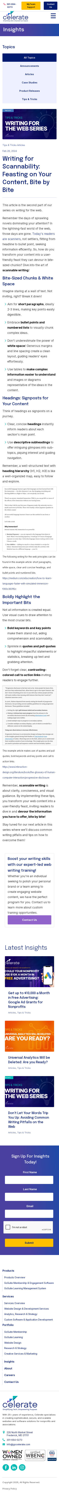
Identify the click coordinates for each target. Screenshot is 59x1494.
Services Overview (14, 1303)
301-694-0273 (11, 5)
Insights (9, 1361)
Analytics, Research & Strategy (20, 1314)
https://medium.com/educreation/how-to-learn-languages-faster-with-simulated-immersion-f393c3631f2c (27, 583)
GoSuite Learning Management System (25, 1288)
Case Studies (29, 82)
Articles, (12, 1012)
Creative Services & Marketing (20, 1353)
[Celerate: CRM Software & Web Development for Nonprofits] (15, 16)
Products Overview (14, 1277)
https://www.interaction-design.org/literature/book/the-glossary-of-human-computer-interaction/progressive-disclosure (29, 772)
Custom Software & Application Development (28, 1319)
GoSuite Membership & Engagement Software (29, 1283)
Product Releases (29, 90)
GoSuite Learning (13, 1337)
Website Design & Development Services (26, 1308)
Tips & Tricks (29, 99)
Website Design (12, 1342)
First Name (30, 1172)
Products (8, 1270)
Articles (29, 74)
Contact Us (50, 5)
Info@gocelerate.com (18, 1444)
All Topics (29, 57)
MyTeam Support (31, 5)
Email (30, 1206)
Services (8, 1296)
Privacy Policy (9, 1488)
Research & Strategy (15, 1348)
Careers (9, 1375)
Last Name (30, 1189)
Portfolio (8, 1325)
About (8, 1368)
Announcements (29, 66)
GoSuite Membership (15, 1331)
